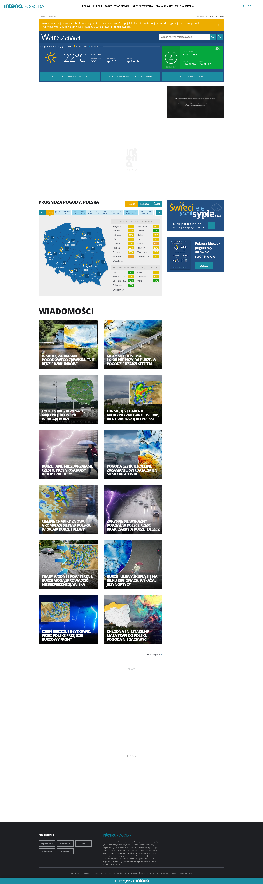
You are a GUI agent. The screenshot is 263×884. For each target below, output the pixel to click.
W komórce (47, 851)
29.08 (75, 213)
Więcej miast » (119, 261)
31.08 (90, 213)
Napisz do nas (47, 843)
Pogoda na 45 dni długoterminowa (130, 76)
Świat (108, 6)
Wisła (139, 281)
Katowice (117, 235)
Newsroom (65, 843)
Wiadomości (121, 6)
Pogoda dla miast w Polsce (136, 221)
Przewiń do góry (151, 654)
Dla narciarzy (164, 6)
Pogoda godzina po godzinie (70, 76)
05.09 (127, 213)
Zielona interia (184, 6)
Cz (57, 213)
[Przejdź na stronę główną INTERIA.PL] (13, 6)
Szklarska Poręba (119, 281)
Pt (66, 213)
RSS (83, 843)
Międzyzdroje (119, 276)
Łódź (115, 239)
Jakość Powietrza (142, 6)
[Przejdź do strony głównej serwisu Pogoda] (34, 6)
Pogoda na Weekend (192, 76)
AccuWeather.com (215, 16)
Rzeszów (141, 248)
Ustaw (203, 265)
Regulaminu (107, 873)
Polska (86, 6)
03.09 (112, 213)
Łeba (139, 272)
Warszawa (142, 252)
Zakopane (117, 285)
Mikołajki (141, 276)
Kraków (116, 231)
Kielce (140, 235)
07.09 (142, 213)
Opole (140, 243)
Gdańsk (140, 231)
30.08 (82, 213)
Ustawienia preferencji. (122, 873)
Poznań (116, 248)
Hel (114, 272)
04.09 (119, 213)
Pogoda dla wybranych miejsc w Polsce (136, 267)
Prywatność (135, 873)
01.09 (97, 213)
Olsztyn (116, 243)
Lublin (140, 239)
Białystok (117, 226)
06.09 (134, 213)
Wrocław (117, 256)
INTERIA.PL (156, 873)
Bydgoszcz (142, 226)
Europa (97, 6)
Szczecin (116, 252)
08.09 (149, 213)
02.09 (105, 213)
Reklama (65, 851)
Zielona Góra (143, 256)
